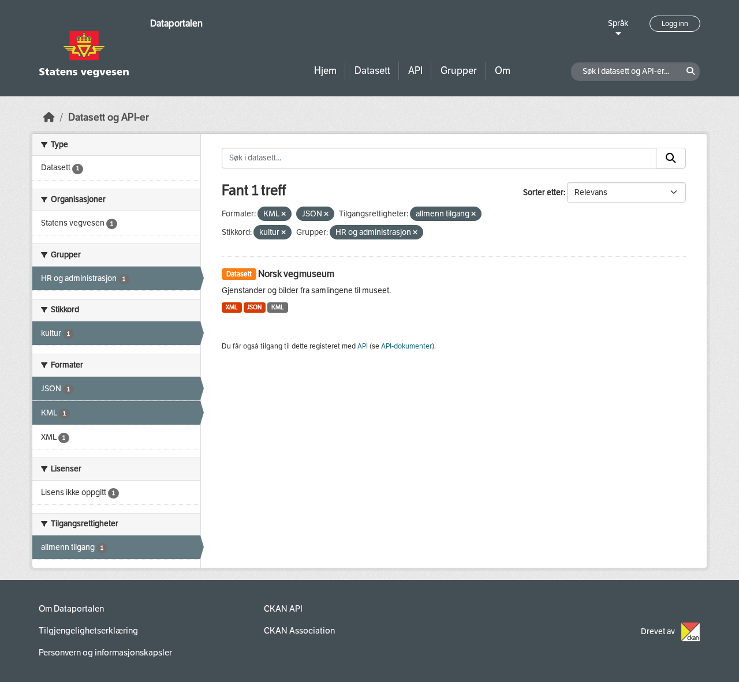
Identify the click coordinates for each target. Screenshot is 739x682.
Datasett (372, 71)
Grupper (459, 71)
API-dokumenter (406, 346)
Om (502, 71)
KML (277, 307)
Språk (618, 23)
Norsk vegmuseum (296, 273)
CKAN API (283, 609)
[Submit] (671, 158)
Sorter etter (543, 192)
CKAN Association (299, 630)
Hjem (325, 71)
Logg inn (675, 24)
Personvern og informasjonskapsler (105, 652)
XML (232, 307)
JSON (254, 307)
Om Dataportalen (71, 609)
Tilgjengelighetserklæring (88, 630)
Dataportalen (176, 23)
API (415, 71)
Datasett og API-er (108, 117)
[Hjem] (49, 117)
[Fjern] (283, 214)
